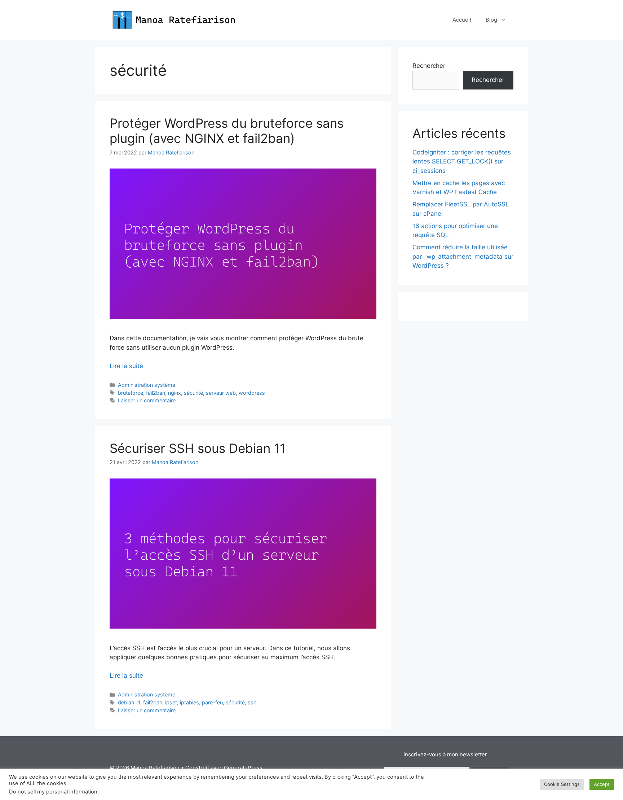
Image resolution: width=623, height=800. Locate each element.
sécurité (193, 393)
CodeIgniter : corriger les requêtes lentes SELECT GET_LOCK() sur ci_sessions (461, 161)
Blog (491, 19)
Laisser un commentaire (147, 400)
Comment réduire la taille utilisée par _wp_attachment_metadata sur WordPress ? (462, 256)
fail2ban (155, 393)
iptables (189, 702)
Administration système (146, 385)
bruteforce (130, 393)
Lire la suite (126, 366)
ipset (171, 702)
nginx (174, 393)
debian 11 (129, 702)
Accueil (461, 19)
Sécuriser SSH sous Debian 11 (198, 448)
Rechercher (428, 65)
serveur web (221, 393)
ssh (252, 702)
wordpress (252, 393)
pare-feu (212, 702)
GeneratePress (243, 767)
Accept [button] (602, 784)
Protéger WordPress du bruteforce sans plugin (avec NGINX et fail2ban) (227, 130)
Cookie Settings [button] (562, 784)
